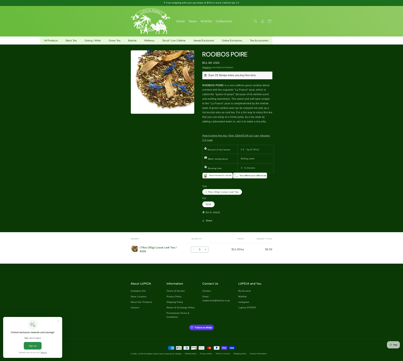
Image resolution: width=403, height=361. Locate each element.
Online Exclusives (232, 40)
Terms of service (223, 354)
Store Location (138, 296)
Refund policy (191, 354)
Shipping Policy (175, 302)
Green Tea (114, 40)
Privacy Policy (174, 296)
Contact (206, 291)
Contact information (258, 354)
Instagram (243, 302)
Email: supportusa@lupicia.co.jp (216, 298)
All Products (51, 40)
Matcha (132, 40)
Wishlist (242, 296)
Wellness (149, 40)
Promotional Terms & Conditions (178, 315)
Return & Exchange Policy (181, 307)
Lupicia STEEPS (247, 307)
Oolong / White (93, 40)
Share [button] (209, 220)
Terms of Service (176, 291)
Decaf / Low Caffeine (174, 40)
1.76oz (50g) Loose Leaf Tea (222, 192)
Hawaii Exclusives (204, 40)
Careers (135, 307)
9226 (208, 204)
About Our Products (141, 302)
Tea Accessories (259, 40)
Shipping (206, 67)
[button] (255, 21)
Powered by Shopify (173, 354)
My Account (244, 291)
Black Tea (71, 40)
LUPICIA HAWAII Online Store (151, 354)
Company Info (138, 291)
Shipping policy (240, 354)
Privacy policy (206, 354)
